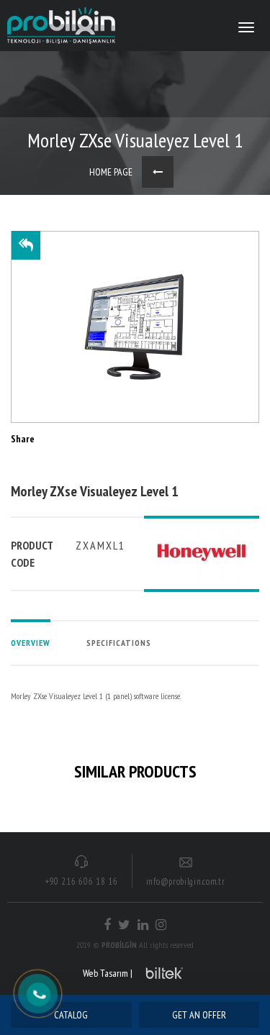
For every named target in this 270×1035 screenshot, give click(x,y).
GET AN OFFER (199, 1014)
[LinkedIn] (143, 925)
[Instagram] (161, 925)
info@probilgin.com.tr (185, 881)
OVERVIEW (30, 642)
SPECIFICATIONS (118, 642)
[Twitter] (124, 925)
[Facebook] (107, 925)
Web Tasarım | (107, 973)
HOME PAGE (110, 171)
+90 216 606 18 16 (81, 881)
